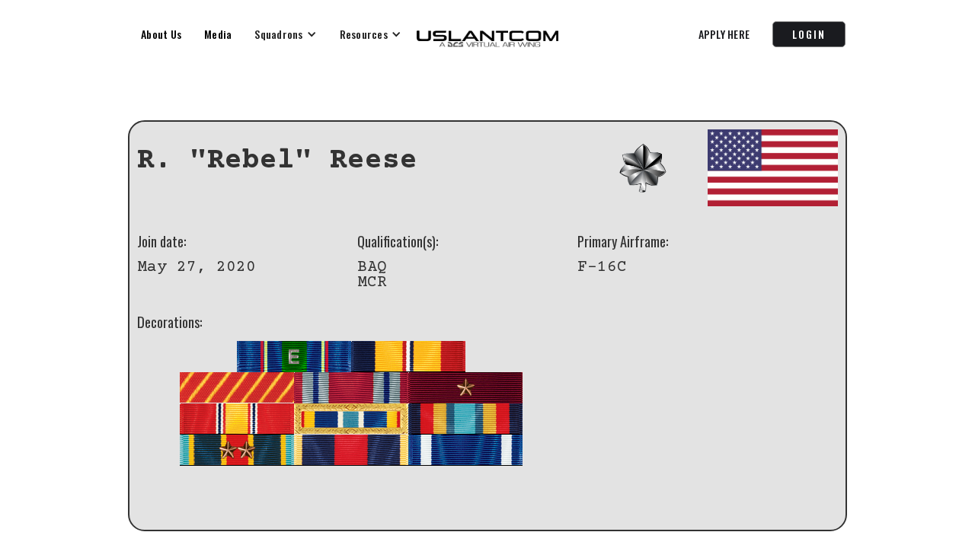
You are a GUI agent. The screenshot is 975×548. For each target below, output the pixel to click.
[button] (285, 34)
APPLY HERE (724, 34)
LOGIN (809, 34)
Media (218, 34)
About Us (161, 34)
